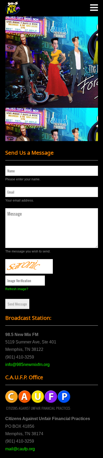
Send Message (17, 304)
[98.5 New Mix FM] (12, 8)
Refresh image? (16, 289)
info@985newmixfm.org (27, 364)
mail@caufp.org (20, 449)
